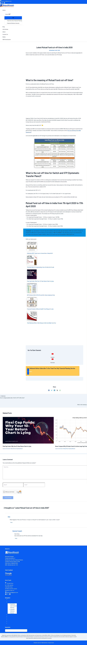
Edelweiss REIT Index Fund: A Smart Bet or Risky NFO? (40, 253)
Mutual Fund (13, 448)
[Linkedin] (4, 3)
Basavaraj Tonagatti (17, 531)
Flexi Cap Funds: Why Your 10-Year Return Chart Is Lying (40, 281)
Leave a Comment (6, 448)
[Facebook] (0, 3)
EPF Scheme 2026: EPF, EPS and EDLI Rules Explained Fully (41, 295)
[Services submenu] (14, 601)
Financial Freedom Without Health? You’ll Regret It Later (40, 309)
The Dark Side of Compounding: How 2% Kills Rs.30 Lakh (40, 267)
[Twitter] (51, 390)
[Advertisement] (54, 66)
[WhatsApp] (60, 390)
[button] (9, 14)
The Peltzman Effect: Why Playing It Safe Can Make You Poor (41, 323)
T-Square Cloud (51, 642)
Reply (11, 522)
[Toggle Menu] (13, 17)
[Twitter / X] (2, 3)
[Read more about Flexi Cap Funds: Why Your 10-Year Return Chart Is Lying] (28, 443)
